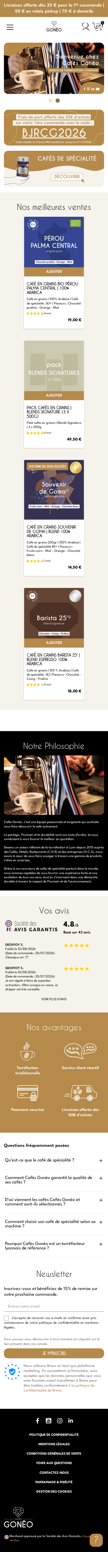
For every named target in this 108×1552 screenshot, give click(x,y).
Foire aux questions (54, 1463)
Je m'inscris (54, 1353)
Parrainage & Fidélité (54, 1482)
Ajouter (54, 272)
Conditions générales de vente (54, 1453)
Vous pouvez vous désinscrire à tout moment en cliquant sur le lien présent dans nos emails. (52, 1342)
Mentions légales (54, 1444)
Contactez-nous (54, 1473)
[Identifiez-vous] (85, 26)
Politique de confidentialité (54, 1435)
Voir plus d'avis (54, 999)
